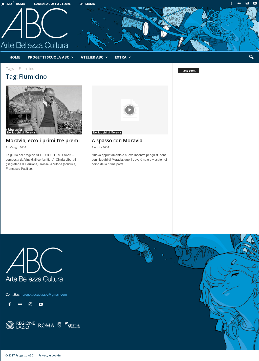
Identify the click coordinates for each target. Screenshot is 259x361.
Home (15, 57)
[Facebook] (231, 3)
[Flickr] (239, 3)
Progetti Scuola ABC (48, 57)
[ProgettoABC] (130, 29)
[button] (251, 57)
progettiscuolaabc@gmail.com (45, 294)
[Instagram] (247, 3)
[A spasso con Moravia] (130, 110)
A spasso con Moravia (117, 140)
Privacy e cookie (49, 355)
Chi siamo (87, 4)
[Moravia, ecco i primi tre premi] (44, 110)
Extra (120, 57)
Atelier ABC (92, 57)
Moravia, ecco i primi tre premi (43, 140)
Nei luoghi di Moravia (21, 132)
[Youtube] (255, 3)
